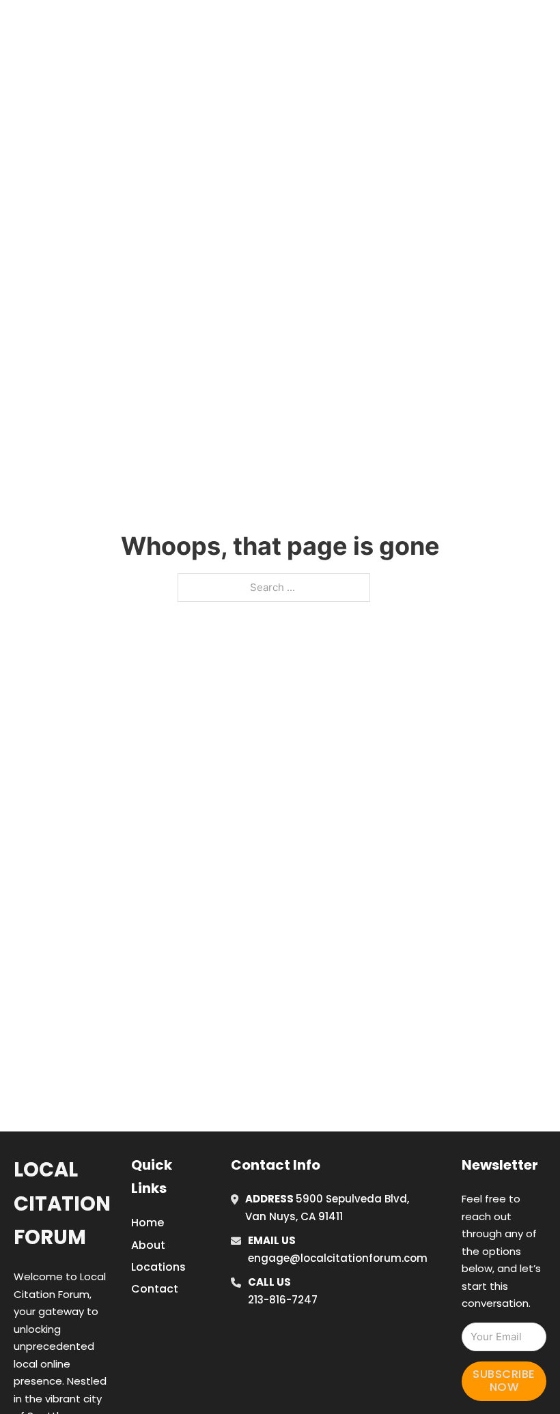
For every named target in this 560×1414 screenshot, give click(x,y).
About (148, 1245)
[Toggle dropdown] (550, 26)
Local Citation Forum (62, 1203)
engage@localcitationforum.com (338, 1258)
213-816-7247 (283, 1300)
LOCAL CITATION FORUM (127, 26)
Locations (458, 26)
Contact (154, 1289)
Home (396, 26)
